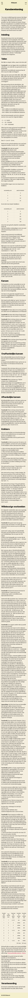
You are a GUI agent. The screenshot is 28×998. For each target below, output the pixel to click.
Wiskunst (14, 2)
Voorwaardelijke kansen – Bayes (17, 953)
